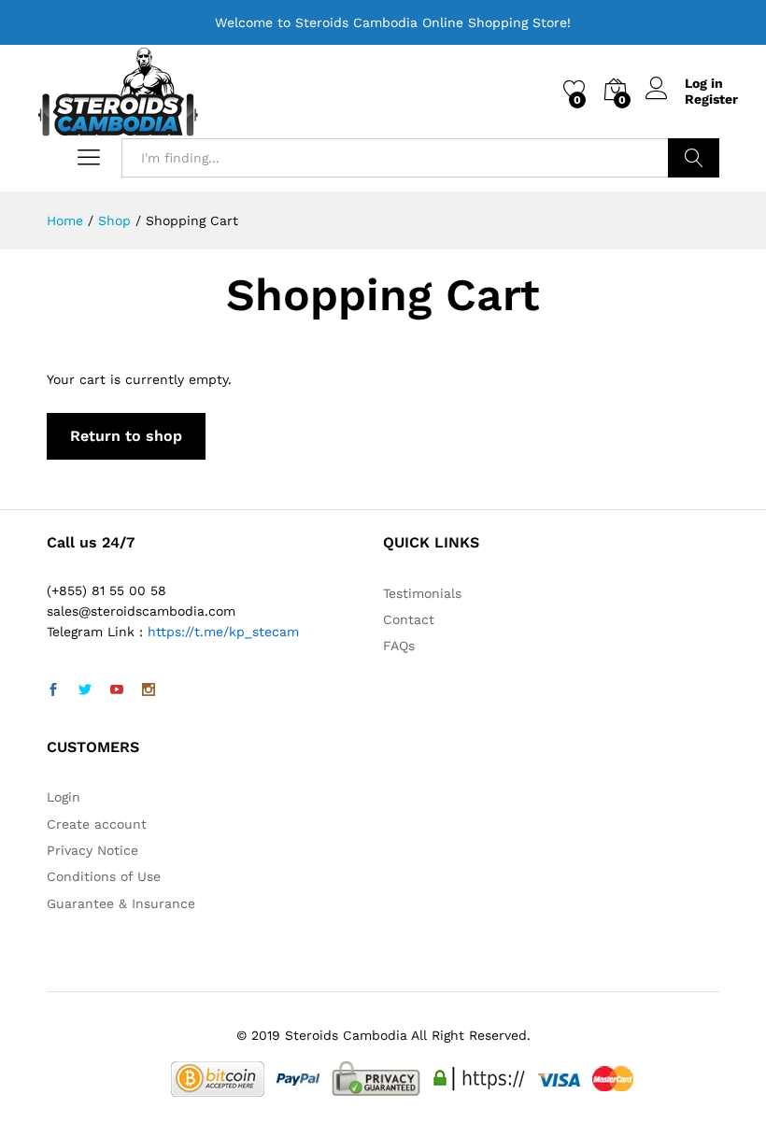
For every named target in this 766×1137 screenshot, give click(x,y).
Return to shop (126, 436)
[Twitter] (85, 690)
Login (63, 796)
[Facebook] (53, 690)
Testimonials (422, 593)
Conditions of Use (104, 876)
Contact (408, 619)
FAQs (399, 645)
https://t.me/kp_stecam (223, 631)
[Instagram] (148, 690)
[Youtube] (117, 690)
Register (711, 99)
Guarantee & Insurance (121, 903)
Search (693, 158)
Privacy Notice (92, 850)
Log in (704, 83)
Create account (97, 824)
